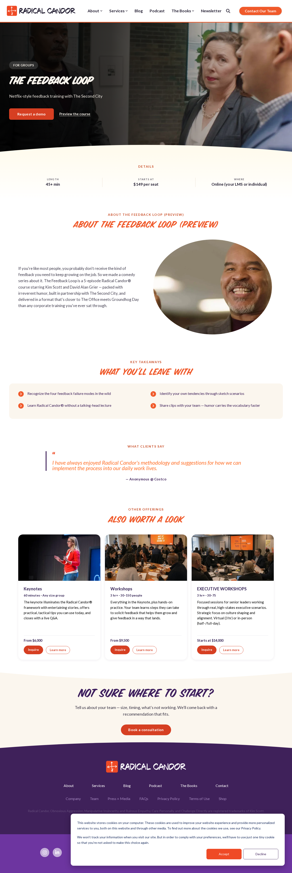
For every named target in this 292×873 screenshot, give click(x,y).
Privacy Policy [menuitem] (168, 798)
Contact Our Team (260, 11)
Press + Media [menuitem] (119, 798)
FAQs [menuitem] (143, 798)
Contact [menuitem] (222, 785)
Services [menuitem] (98, 785)
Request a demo (31, 114)
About (93, 10)
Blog (139, 10)
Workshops (121, 588)
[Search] (228, 11)
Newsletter (211, 10)
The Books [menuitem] (188, 785)
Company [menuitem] (73, 798)
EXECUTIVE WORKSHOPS (222, 588)
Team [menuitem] (94, 798)
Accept (224, 854)
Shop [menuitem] (223, 798)
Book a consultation (146, 729)
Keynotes (33, 588)
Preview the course (74, 114)
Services (117, 10)
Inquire (33, 649)
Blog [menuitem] (127, 785)
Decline (261, 854)
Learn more (58, 650)
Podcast (157, 10)
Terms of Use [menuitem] (199, 798)
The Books (181, 10)
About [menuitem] (69, 785)
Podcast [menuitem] (155, 785)
